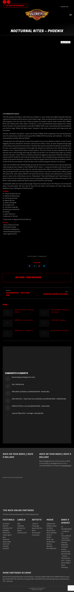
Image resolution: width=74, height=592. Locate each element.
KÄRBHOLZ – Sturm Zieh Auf (23, 320)
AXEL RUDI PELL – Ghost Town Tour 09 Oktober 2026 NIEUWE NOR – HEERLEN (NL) (39, 399)
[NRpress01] (36, 243)
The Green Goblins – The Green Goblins (24, 311)
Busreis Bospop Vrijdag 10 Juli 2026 (23, 377)
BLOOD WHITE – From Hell (59, 330)
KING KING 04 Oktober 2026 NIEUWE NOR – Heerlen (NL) (30, 392)
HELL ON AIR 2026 (18, 384)
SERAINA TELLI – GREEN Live (23, 330)
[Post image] (8, 312)
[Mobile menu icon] (70, 15)
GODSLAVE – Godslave (58, 320)
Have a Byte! (39, 589)
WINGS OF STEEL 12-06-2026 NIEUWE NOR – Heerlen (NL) (31, 406)
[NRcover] (14, 243)
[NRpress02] (59, 243)
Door (32, 256)
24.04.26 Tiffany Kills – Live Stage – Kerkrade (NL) (27, 413)
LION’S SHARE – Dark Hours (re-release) (60, 311)
